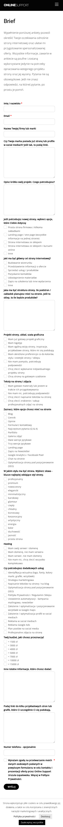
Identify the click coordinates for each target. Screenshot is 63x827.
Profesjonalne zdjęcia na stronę (25, 632)
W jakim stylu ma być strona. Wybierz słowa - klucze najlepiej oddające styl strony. (28, 472)
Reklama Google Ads (19, 624)
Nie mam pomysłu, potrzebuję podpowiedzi (24, 363)
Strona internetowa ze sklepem (25, 242)
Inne (10, 253)
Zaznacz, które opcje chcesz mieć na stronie (27, 409)
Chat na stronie (16, 458)
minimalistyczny (17, 494)
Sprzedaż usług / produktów (23, 270)
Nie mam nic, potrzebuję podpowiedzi (28, 393)
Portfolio (12, 432)
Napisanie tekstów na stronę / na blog (28, 583)
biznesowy (13, 512)
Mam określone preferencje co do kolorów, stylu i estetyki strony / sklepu (31, 356)
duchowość (14, 531)
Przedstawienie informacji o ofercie (27, 266)
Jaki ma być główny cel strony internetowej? (27, 258)
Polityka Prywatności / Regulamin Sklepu (30, 595)
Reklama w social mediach (22, 621)
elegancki (13, 490)
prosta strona (15, 539)
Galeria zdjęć (15, 436)
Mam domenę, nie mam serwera (25, 551)
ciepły (11, 505)
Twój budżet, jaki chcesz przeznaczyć (24, 637)
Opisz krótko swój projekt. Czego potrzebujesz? (29, 181)
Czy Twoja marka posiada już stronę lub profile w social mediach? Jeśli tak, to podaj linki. (29, 143)
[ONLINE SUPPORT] (16, 6)
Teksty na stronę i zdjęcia (17, 381)
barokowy (13, 497)
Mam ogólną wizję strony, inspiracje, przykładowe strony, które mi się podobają (31, 348)
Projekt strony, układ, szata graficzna (24, 334)
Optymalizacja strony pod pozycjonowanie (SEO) (31, 464)
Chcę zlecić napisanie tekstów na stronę (29, 397)
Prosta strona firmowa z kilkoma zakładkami (25, 229)
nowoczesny (14, 486)
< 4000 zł (13, 649)
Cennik (12, 417)
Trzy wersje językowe (19, 443)
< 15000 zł (13, 664)
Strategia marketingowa (21, 580)
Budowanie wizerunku (20, 262)
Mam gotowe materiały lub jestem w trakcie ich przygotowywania (27, 387)
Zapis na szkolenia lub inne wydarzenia (29, 281)
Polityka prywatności (25, 816)
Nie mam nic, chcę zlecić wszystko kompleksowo (26, 561)
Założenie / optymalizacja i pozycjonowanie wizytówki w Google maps (31, 608)
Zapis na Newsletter (19, 451)
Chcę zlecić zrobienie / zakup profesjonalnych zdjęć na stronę (25, 402)
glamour (12, 501)
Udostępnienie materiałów (22, 277)
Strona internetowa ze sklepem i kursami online (30, 247)
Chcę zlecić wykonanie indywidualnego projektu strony (29, 370)
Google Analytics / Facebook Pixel (26, 454)
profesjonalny (15, 479)
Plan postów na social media (23, 628)
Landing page (15, 447)
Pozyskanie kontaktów (20, 273)
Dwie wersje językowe (20, 439)
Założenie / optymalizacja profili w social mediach (30, 615)
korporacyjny (15, 516)
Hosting (8, 543)
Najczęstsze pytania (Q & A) (23, 428)
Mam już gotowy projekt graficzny (26, 339)
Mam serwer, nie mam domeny (25, 555)
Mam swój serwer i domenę (23, 548)
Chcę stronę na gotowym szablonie (27, 376)
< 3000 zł (13, 645)
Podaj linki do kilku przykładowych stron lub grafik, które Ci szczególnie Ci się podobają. (28, 708)
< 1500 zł (13, 641)
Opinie (11, 421)
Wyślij (12, 786)
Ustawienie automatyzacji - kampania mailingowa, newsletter (28, 600)
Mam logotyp (15, 342)
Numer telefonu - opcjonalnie (20, 746)
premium (13, 483)
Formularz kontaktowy (20, 425)
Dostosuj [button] (45, 816)
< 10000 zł (13, 660)
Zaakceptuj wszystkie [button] (32, 822)
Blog (10, 413)
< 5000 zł (13, 652)
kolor (10, 527)
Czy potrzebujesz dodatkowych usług (24, 568)
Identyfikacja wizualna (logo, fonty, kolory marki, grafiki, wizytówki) (30, 574)
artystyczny (14, 520)
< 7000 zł (13, 656)
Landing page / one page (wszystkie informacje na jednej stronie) (27, 236)
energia (12, 524)
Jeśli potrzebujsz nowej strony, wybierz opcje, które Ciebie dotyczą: (28, 221)
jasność (12, 535)
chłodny (12, 509)
